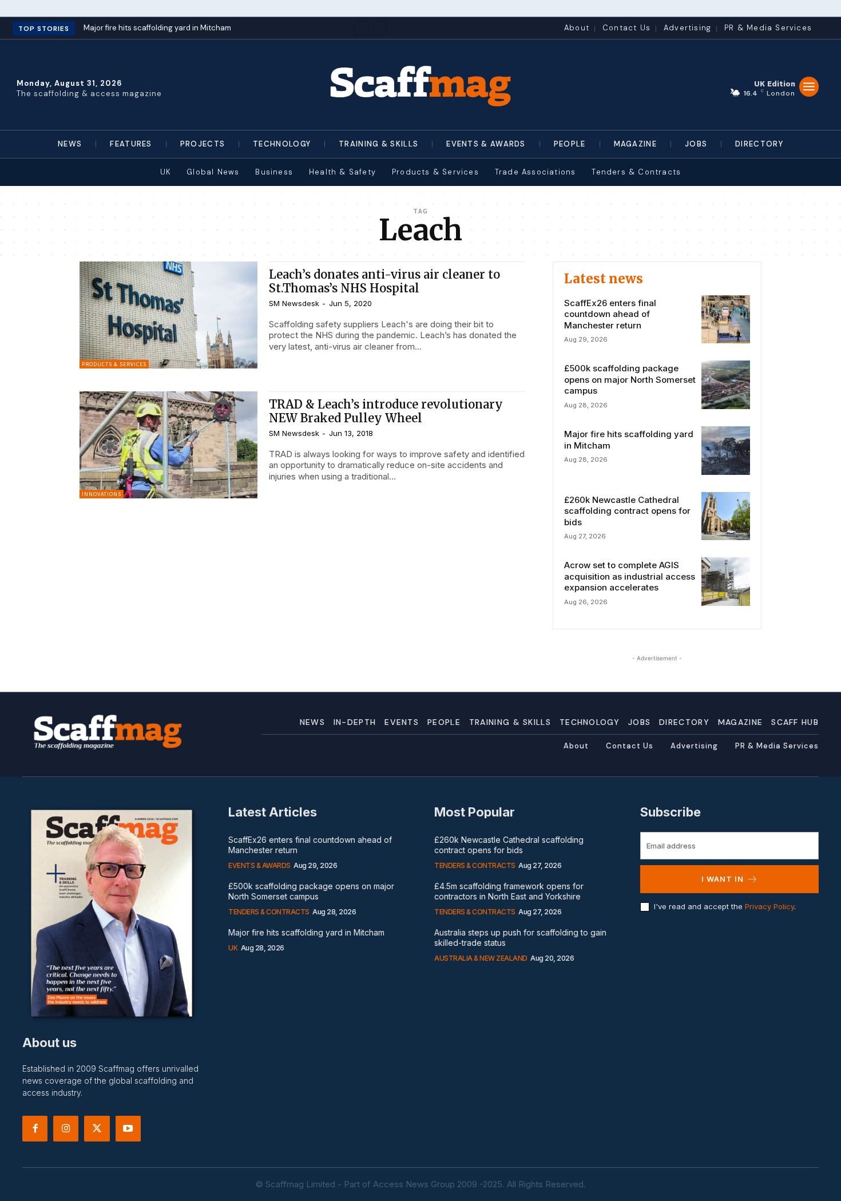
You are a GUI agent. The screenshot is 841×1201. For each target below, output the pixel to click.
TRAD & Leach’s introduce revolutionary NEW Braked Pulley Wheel (386, 411)
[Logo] (420, 84)
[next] (380, 29)
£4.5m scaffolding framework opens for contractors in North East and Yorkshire (509, 891)
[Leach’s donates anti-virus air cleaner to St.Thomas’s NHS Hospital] (168, 314)
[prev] (362, 29)
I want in (722, 878)
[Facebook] (34, 1128)
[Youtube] (128, 1128)
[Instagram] (65, 1128)
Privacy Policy (769, 906)
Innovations (101, 494)
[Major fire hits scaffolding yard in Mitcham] (725, 450)
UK (232, 948)
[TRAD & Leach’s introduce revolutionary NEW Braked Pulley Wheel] (168, 444)
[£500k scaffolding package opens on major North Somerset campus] (725, 384)
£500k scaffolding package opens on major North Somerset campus (630, 379)
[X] (96, 1128)
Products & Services (114, 364)
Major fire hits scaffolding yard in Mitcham (157, 28)
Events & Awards (259, 865)
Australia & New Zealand (480, 958)
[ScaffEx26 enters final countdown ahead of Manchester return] (725, 319)
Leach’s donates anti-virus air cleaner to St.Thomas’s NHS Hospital (384, 281)
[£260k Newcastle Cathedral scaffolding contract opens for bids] (725, 516)
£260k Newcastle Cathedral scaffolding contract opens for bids (627, 511)
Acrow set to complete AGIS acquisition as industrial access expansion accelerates (629, 576)
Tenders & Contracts (269, 911)
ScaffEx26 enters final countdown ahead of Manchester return (610, 314)
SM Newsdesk (294, 303)
